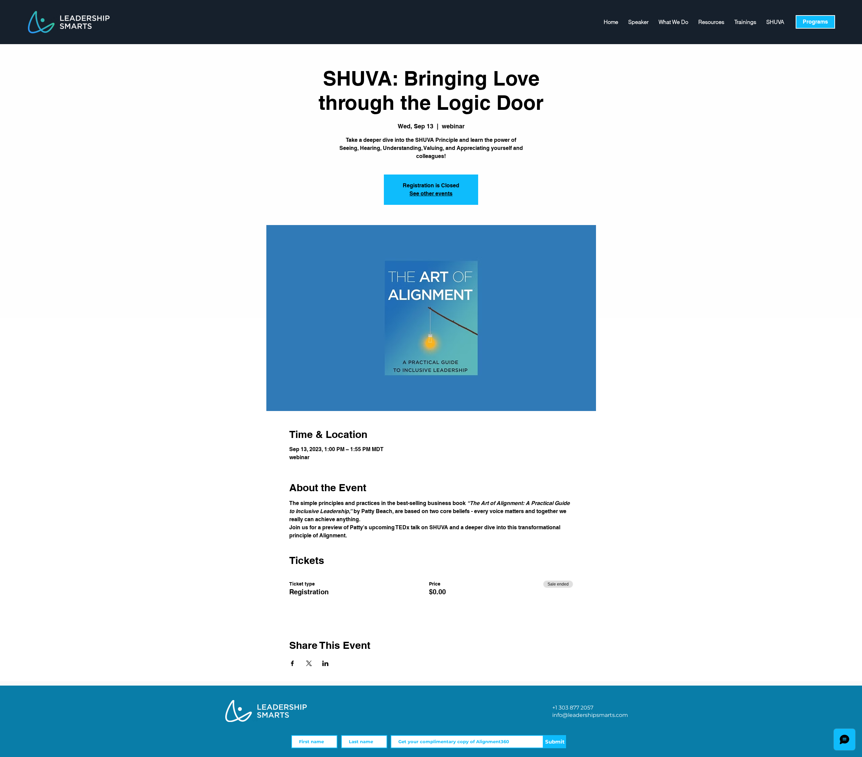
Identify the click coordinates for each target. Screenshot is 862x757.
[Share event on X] (309, 663)
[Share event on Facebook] (292, 663)
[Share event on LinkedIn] (325, 663)
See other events (431, 193)
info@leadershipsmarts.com (590, 715)
